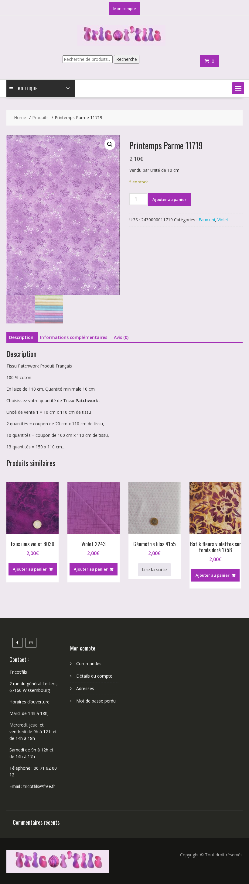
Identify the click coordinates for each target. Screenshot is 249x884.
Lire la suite (154, 569)
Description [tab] (21, 337)
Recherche (126, 59)
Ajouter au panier (169, 199)
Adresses (85, 688)
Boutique (27, 88)
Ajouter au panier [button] (30, 569)
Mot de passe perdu (96, 701)
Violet (222, 220)
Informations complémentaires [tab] (73, 337)
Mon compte (124, 8)
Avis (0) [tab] (121, 337)
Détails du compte (94, 676)
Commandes (88, 663)
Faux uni (207, 220)
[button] (238, 88)
